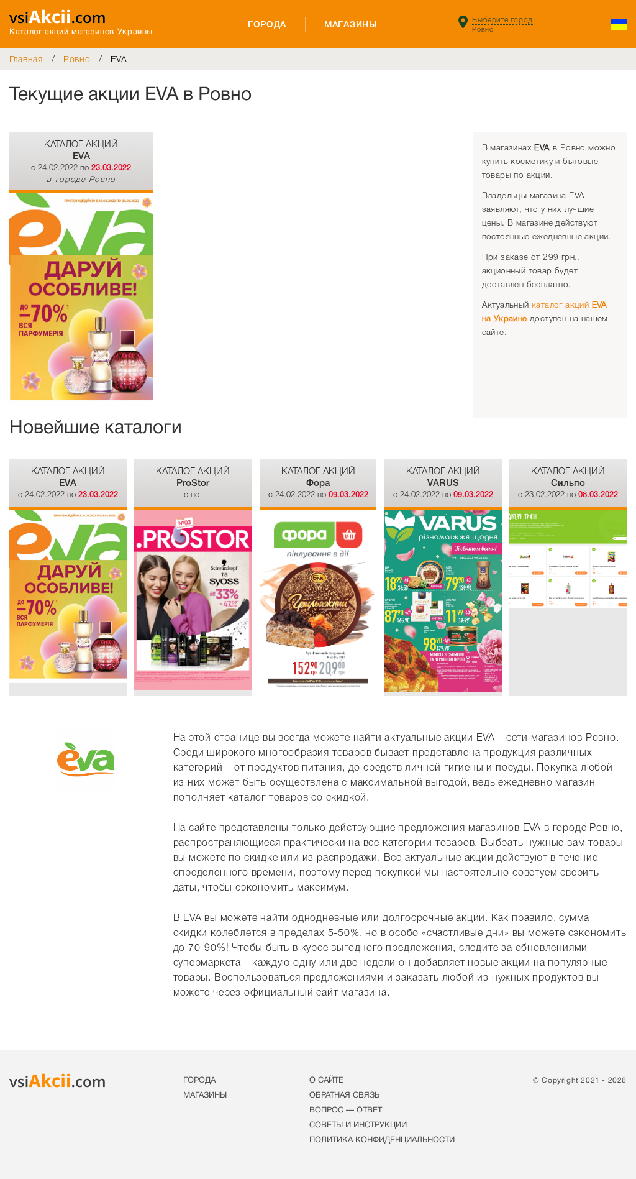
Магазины (351, 24)
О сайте (326, 1081)
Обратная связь (344, 1095)
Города (267, 24)
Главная (26, 59)
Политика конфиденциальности (382, 1140)
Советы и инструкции (358, 1125)
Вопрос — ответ (345, 1110)
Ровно (77, 59)
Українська (619, 24)
